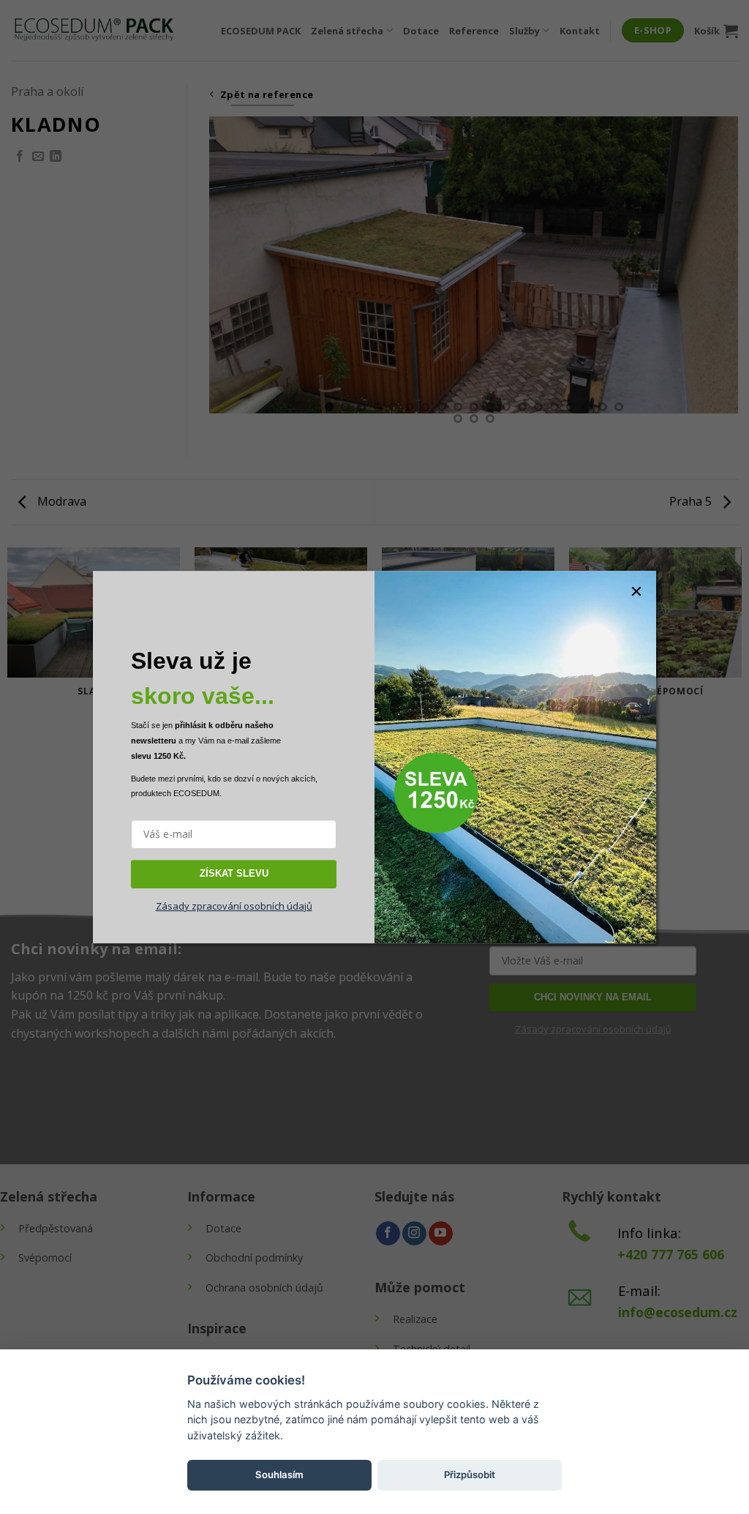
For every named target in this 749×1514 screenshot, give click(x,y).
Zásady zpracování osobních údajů (234, 905)
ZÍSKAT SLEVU (234, 873)
